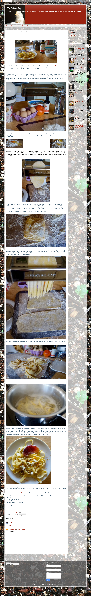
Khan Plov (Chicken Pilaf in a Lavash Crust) (80, 68)
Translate (16, 565)
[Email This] (20, 514)
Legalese (22, 25)
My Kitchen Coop (15, 8)
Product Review (72, 36)
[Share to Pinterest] (25, 514)
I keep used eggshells (79, 58)
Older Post (63, 556)
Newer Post (9, 556)
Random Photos (72, 35)
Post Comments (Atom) (17, 558)
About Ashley (39, 25)
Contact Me (14, 25)
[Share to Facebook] (23, 514)
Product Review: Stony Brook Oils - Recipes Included (79, 49)
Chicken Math (78, 109)
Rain (76, 84)
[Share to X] (22, 514)
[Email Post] (20, 512)
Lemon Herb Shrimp (79, 101)
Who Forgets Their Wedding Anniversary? (75, 77)
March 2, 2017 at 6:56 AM (17, 522)
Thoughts (71, 33)
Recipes (24, 515)
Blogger (58, 584)
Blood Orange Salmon (19, 492)
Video (70, 38)
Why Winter (77, 117)
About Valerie (30, 25)
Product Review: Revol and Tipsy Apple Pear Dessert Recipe (79, 126)
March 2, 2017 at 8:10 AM (23, 529)
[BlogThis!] (21, 514)
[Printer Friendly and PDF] (12, 514)
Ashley (10, 522)
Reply (10, 525)
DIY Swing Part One (79, 92)
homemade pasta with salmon (57, 65)
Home (7, 25)
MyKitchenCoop (12, 529)
